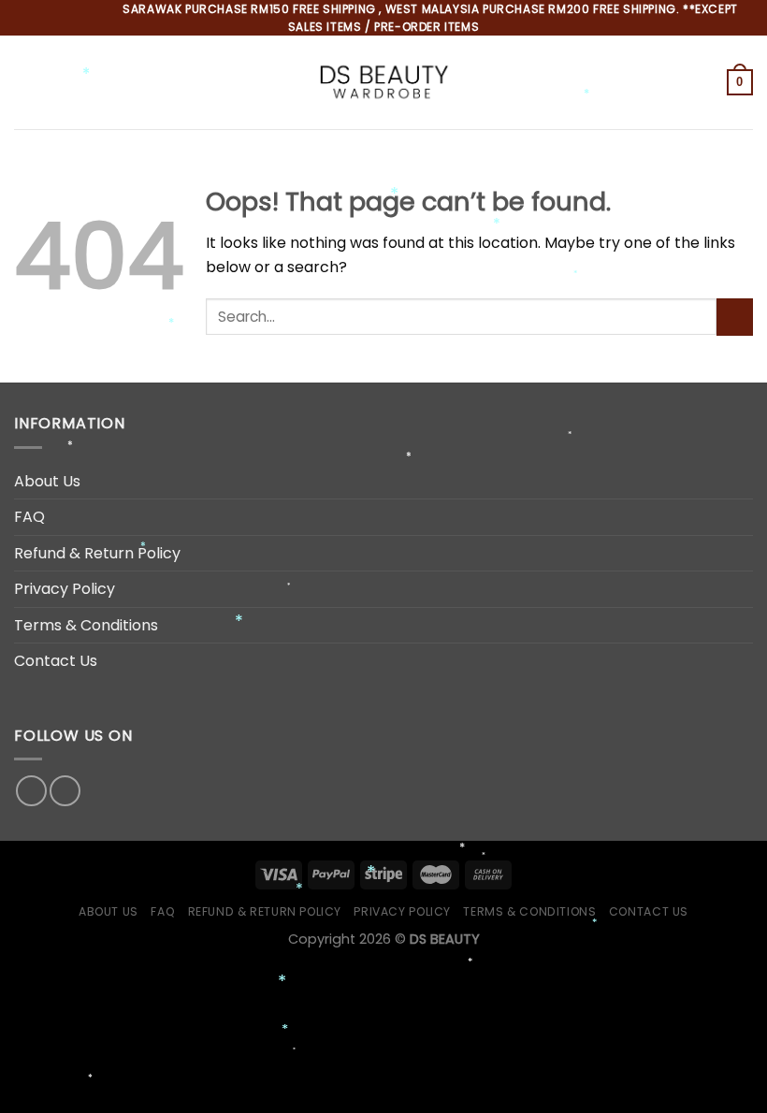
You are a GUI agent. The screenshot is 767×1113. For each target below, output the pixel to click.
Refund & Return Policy (97, 553)
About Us (47, 481)
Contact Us (55, 661)
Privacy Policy (64, 589)
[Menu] (25, 83)
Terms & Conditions (86, 625)
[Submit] (734, 316)
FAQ (29, 517)
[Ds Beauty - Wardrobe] (383, 82)
